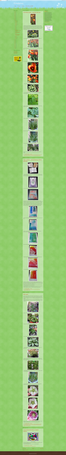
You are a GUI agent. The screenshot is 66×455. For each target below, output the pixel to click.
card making (31, 289)
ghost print (36, 289)
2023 (15, 14)
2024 (15, 13)
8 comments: (31, 423)
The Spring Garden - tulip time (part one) (31, 12)
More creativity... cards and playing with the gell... (17, 32)
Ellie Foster (46, 11)
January (16, 38)
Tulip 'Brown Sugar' (33, 155)
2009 (15, 48)
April (15, 29)
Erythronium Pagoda (33, 154)
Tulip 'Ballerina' (29, 155)
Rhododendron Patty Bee (28, 425)
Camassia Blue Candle (29, 154)
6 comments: (31, 445)
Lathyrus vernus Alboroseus (31, 424)
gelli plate (34, 289)
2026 (15, 11)
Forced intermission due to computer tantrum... (17, 34)
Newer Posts (24, 448)
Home (33, 448)
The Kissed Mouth (15, 53)
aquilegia (26, 154)
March (15, 36)
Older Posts (41, 448)
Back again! (25, 294)
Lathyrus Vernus (37, 154)
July (15, 26)
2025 (15, 12)
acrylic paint (26, 289)
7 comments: (31, 288)
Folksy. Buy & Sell (15, 52)
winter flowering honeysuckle (38, 155)
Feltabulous (18, 3)
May (15, 28)
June (15, 27)
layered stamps (38, 289)
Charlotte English (15, 51)
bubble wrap (28, 289)
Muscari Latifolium (36, 424)
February (16, 37)
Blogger (36, 453)
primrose (27, 155)
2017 (15, 39)
